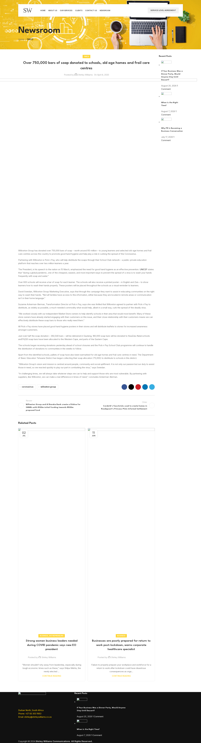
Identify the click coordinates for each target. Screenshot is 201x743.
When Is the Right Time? (88, 729)
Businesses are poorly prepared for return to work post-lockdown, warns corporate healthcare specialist (121, 645)
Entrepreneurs (56, 636)
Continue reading (51, 676)
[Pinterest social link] (138, 387)
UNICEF (143, 269)
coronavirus (27, 387)
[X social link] (131, 387)
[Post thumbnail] (166, 65)
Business (44, 636)
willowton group (48, 387)
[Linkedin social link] (145, 387)
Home (21, 39)
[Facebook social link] (124, 387)
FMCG (30, 39)
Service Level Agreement (163, 10)
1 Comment (98, 716)
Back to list (86, 405)
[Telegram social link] (152, 387)
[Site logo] (27, 10)
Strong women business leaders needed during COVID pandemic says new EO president (51, 645)
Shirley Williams (85, 74)
